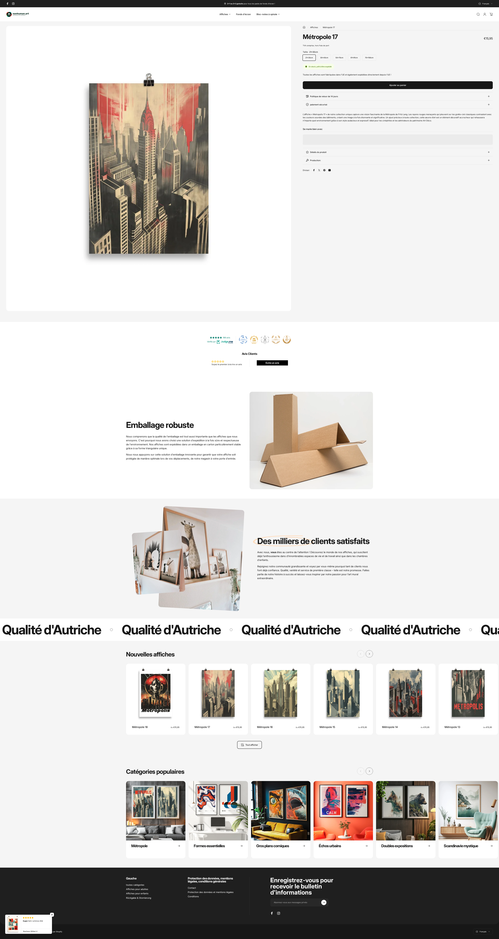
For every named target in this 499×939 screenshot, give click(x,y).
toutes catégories (135, 885)
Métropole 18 (140, 727)
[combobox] (485, 3)
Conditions (193, 896)
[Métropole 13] (468, 693)
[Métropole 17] (218, 693)
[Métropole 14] (406, 693)
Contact (192, 888)
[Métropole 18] (156, 693)
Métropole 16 (265, 727)
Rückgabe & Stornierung (138, 897)
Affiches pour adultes (137, 889)
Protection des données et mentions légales (211, 892)
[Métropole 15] (343, 693)
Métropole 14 (390, 727)
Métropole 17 (202, 727)
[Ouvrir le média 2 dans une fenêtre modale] (148, 168)
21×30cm (309, 58)
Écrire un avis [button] (272, 363)
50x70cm (339, 58)
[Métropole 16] (281, 693)
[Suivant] (369, 654)
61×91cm (354, 58)
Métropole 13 (452, 727)
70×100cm (369, 58)
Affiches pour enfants (137, 893)
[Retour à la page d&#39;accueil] (304, 27)
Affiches (314, 27)
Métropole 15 (327, 727)
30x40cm (324, 58)
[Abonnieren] (323, 902)
